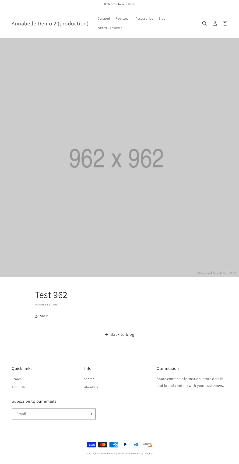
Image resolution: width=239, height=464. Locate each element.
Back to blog (122, 334)
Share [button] (44, 316)
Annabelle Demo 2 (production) (112, 453)
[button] (204, 23)
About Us (19, 387)
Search (17, 379)
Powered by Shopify (141, 453)
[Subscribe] (90, 414)
